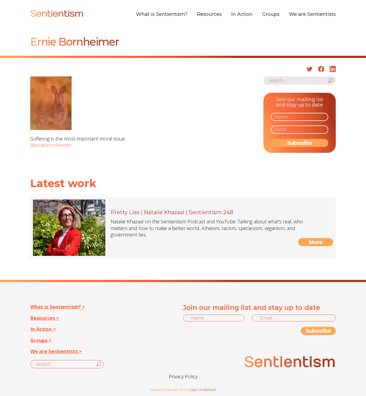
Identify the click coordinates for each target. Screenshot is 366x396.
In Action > (43, 329)
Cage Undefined (202, 390)
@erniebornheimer (51, 145)
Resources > (44, 318)
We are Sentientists (312, 14)
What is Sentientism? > (57, 307)
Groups (270, 14)
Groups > (40, 340)
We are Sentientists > (56, 351)
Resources (209, 14)
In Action (242, 14)
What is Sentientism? (162, 14)
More (316, 242)
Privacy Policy (183, 376)
